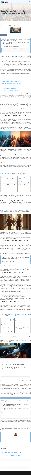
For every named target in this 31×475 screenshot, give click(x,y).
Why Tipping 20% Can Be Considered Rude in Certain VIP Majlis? (11, 79)
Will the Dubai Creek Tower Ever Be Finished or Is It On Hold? (10, 456)
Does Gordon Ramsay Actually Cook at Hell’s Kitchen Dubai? (9, 450)
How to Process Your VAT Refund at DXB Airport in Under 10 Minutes (11, 464)
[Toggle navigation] (29, 1)
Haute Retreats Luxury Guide (13, 253)
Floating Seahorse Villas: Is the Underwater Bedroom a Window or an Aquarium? (12, 453)
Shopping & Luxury (3, 25)
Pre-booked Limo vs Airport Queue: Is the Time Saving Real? (10, 90)
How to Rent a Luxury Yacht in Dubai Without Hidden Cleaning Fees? (11, 465)
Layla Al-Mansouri (7, 437)
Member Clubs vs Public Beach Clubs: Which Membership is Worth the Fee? (12, 83)
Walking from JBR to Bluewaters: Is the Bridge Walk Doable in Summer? (11, 452)
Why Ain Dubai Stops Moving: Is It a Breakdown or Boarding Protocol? (11, 455)
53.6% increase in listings (23, 381)
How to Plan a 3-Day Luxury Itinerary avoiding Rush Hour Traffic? (11, 81)
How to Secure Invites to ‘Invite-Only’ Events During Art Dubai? (10, 86)
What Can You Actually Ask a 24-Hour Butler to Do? (9, 88)
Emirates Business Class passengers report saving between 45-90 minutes (18, 314)
